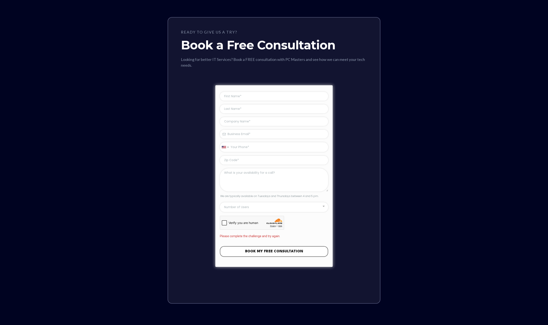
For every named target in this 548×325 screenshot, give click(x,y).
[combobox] (225, 147)
